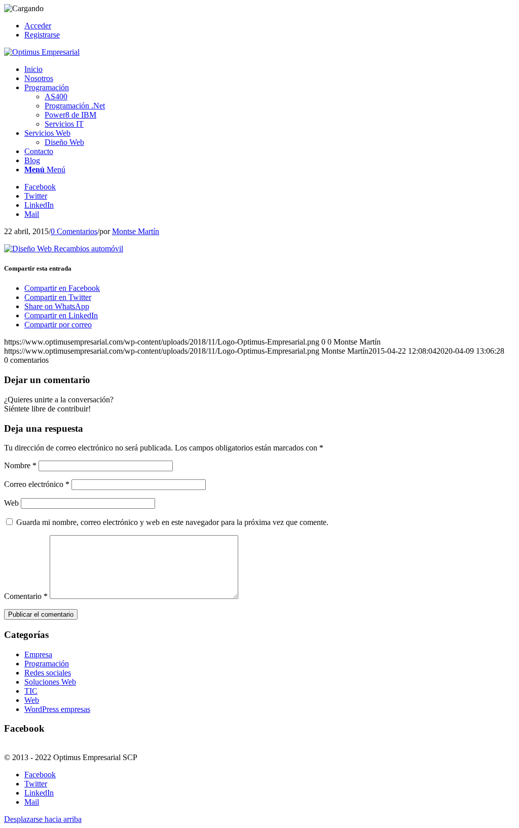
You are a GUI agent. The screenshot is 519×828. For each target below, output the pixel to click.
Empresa (38, 654)
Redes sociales (47, 672)
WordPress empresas (57, 709)
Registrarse (42, 34)
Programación (46, 663)
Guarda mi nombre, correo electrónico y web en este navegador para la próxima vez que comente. (172, 522)
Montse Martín (135, 231)
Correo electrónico (36, 484)
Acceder (37, 25)
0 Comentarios (74, 231)
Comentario (26, 596)
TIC (31, 691)
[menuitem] (269, 25)
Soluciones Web (50, 682)
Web (11, 503)
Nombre (20, 465)
